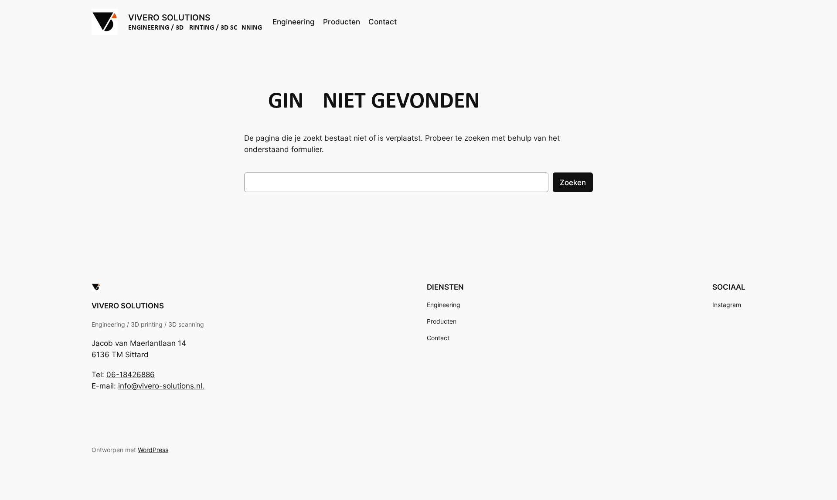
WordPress (153, 449)
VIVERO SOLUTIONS (169, 17)
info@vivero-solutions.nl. (161, 386)
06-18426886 (130, 374)
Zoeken (573, 182)
